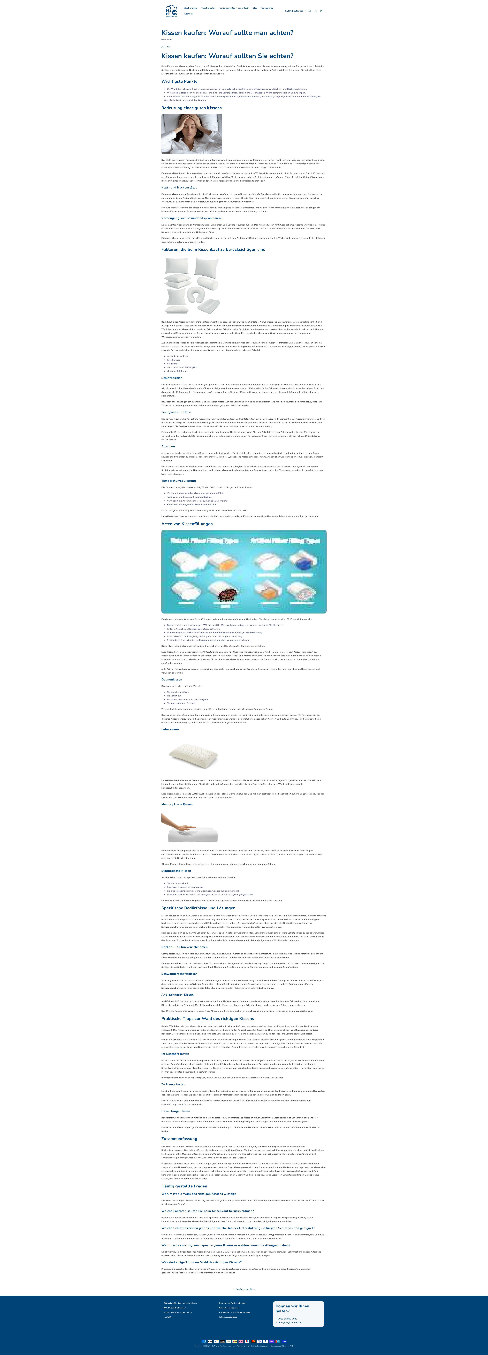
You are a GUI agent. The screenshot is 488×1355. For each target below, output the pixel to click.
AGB (291, 1346)
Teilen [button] (167, 47)
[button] (310, 11)
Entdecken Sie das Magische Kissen (180, 1303)
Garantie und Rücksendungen (231, 1303)
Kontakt (167, 1317)
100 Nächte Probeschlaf (175, 1308)
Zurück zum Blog (245, 1289)
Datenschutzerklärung (279, 1346)
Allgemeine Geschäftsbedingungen (234, 1312)
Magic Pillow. (214, 1346)
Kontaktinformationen (259, 1346)
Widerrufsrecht (243, 1346)
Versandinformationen (228, 1308)
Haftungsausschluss (227, 1317)
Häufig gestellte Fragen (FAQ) (178, 1312)
